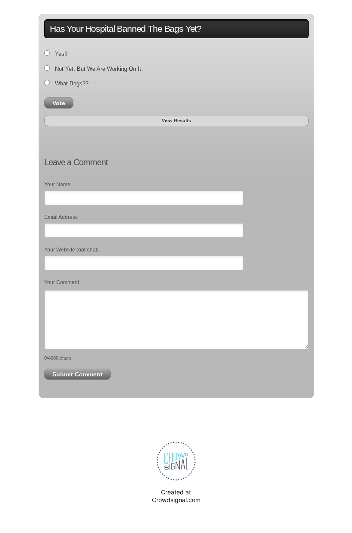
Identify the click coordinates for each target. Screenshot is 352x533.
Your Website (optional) (71, 250)
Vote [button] (58, 103)
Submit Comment (77, 374)
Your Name (57, 185)
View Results (176, 120)
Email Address (61, 217)
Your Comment (61, 282)
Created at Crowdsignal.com (176, 495)
